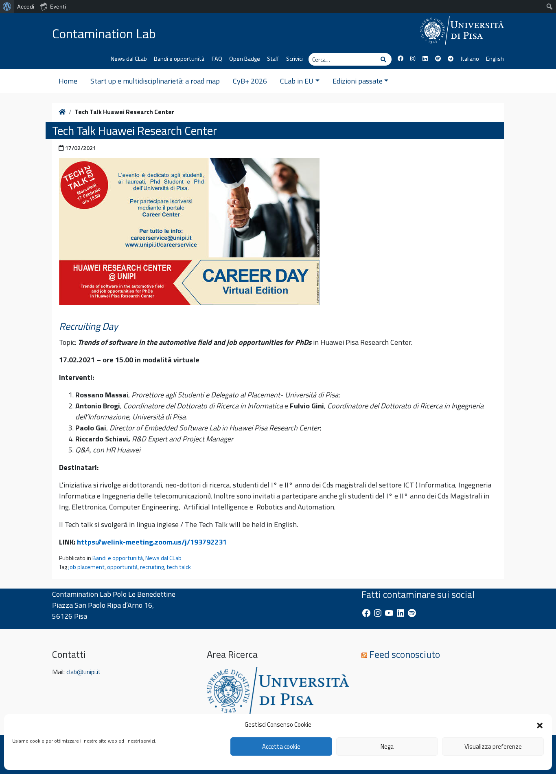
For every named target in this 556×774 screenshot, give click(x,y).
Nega (387, 746)
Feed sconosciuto (404, 654)
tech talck (178, 566)
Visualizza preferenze (493, 746)
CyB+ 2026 (250, 80)
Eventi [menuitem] (58, 6)
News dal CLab (129, 58)
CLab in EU (296, 80)
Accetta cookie (281, 746)
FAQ (217, 58)
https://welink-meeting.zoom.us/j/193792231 (152, 541)
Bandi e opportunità (179, 58)
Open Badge (244, 58)
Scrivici (294, 58)
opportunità (122, 566)
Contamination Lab (104, 33)
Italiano (470, 58)
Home (68, 80)
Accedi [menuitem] (25, 6)
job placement (86, 566)
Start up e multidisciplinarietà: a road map (155, 80)
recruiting (152, 566)
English (495, 58)
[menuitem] (7, 6)
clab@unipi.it (83, 672)
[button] (540, 725)
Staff (273, 58)
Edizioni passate (358, 80)
